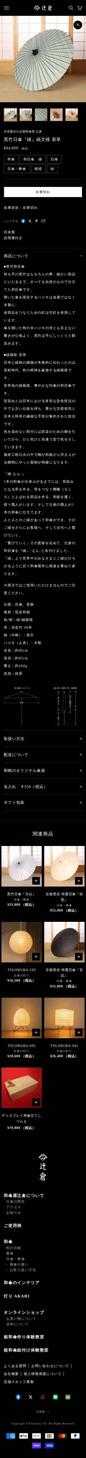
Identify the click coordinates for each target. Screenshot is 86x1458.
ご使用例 (13, 1225)
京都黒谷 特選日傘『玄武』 (64, 973)
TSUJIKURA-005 (22, 1046)
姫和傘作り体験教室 (24, 1337)
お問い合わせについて (50, 1366)
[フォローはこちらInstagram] (43, 1397)
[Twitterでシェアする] (30, 221)
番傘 (10, 1253)
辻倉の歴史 (15, 1201)
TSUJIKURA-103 (22, 970)
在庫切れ (43, 192)
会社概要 (11, 1374)
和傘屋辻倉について (24, 1195)
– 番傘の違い (17, 1264)
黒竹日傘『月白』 (21, 894)
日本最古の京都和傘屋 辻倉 (23, 131)
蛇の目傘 (13, 1248)
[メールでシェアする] (43, 221)
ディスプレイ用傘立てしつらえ (21, 1118)
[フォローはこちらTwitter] (30, 1397)
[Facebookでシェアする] (23, 221)
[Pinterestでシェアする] (36, 221)
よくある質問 (15, 1366)
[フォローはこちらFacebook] (18, 1397)
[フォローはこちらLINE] (55, 1397)
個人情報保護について (42, 1374)
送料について (17, 1324)
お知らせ (13, 1212)
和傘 (8, 1241)
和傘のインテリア (22, 1282)
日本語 (40, 1411)
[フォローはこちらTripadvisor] (67, 1397)
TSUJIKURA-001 (64, 1046)
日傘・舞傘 (15, 1259)
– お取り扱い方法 (21, 1270)
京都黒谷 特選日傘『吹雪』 (64, 897)
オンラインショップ (24, 1312)
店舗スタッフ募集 (19, 1382)
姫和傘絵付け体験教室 (26, 1350)
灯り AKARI (17, 1296)
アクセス (13, 1207)
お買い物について (21, 1318)
